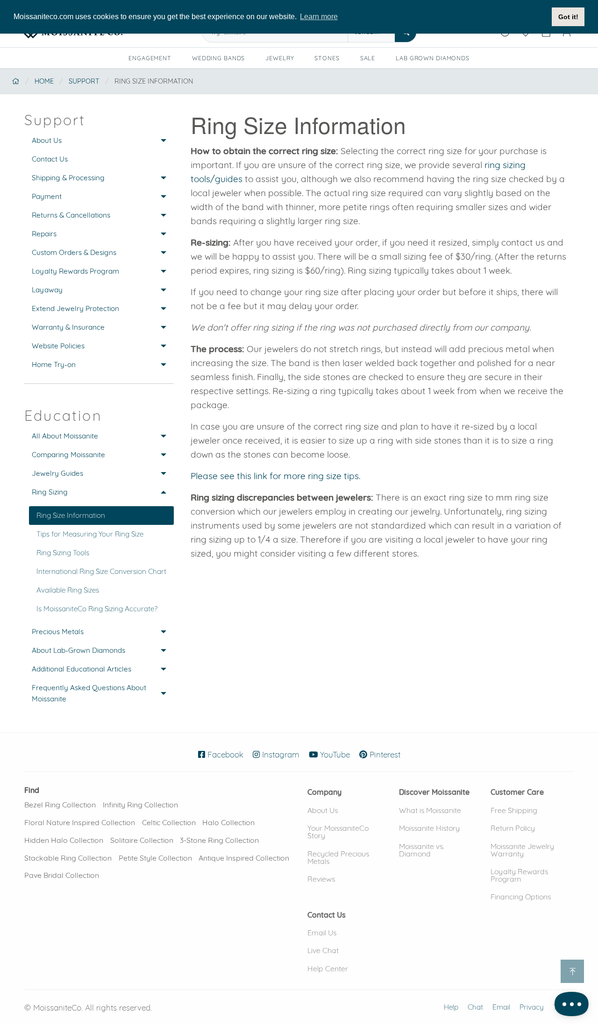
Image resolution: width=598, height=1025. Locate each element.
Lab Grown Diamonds (436, 59)
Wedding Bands (218, 58)
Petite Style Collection (155, 857)
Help (451, 1007)
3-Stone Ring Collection (219, 840)
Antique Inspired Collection (244, 857)
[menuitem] (99, 140)
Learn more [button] (319, 17)
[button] (324, 792)
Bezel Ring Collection (60, 804)
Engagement (149, 58)
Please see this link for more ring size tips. (275, 475)
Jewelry (279, 58)
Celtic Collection (169, 822)
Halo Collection (228, 822)
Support (84, 81)
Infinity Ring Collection (140, 804)
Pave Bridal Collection (61, 875)
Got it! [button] (568, 17)
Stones (326, 58)
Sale (368, 58)
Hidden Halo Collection (63, 840)
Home (44, 81)
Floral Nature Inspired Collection (79, 822)
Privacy (532, 1007)
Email (501, 1007)
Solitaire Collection (141, 840)
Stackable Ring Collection (68, 857)
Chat (475, 1007)
